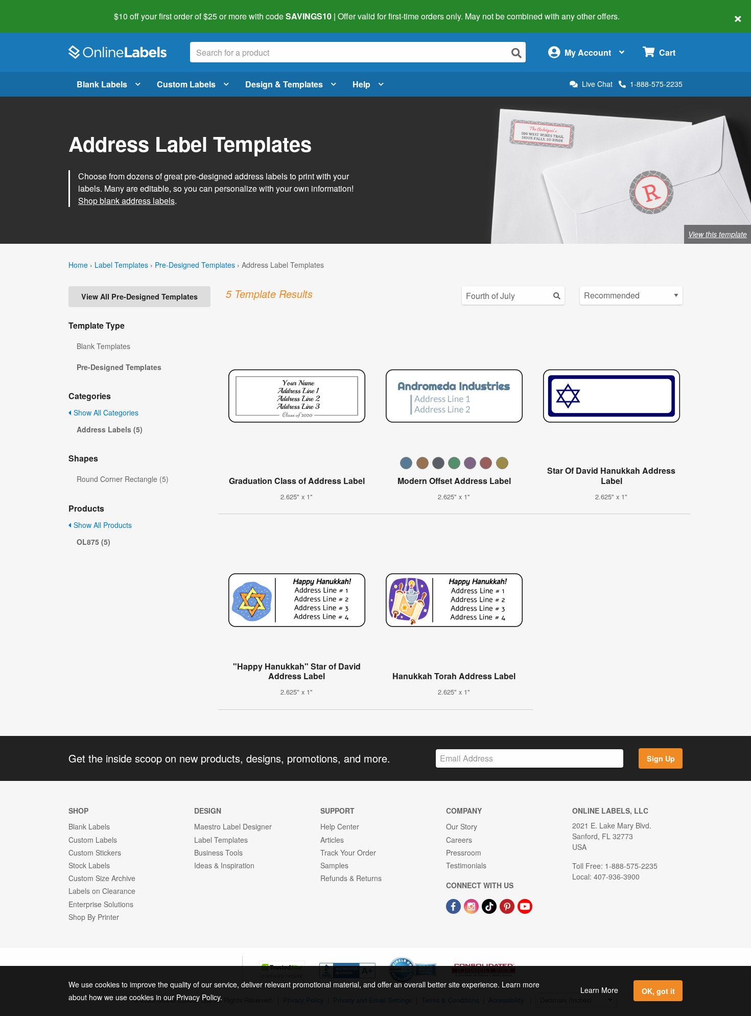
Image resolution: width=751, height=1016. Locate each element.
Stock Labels (89, 865)
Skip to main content (37, 9)
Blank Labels (102, 84)
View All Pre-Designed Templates (139, 296)
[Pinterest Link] (508, 905)
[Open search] (516, 52)
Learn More (599, 990)
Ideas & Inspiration (224, 865)
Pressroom (463, 852)
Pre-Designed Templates (195, 265)
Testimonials (466, 865)
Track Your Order (348, 852)
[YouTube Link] (525, 905)
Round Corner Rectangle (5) (123, 479)
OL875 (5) (93, 542)
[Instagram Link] (472, 905)
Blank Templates (103, 346)
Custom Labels (186, 84)
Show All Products (102, 525)
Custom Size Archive (101, 878)
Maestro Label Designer (233, 826)
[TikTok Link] (490, 905)
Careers (459, 840)
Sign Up (661, 758)
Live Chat (597, 84)
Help (361, 84)
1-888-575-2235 (656, 84)
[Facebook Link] (454, 905)
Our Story (461, 826)
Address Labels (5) (110, 429)
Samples (334, 865)
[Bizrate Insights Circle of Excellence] (432, 958)
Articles (332, 840)
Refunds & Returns (351, 878)
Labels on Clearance (101, 891)
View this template (717, 234)
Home (78, 265)
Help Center (339, 826)
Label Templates (121, 265)
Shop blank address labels (126, 200)
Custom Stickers (94, 852)
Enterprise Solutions (100, 904)
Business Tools (218, 852)
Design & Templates (284, 84)
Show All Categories (105, 412)
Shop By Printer (93, 917)
